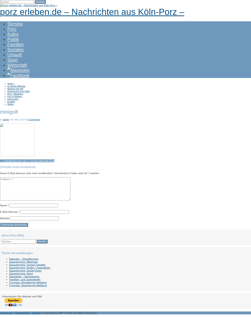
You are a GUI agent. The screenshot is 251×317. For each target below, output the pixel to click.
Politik (13, 39)
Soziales (15, 49)
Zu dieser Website (16, 86)
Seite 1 (10, 83)
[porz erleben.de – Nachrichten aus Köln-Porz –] (29, 5)
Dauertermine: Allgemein (23, 261)
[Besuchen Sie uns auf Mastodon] (18, 70)
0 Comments (33, 119)
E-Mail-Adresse (9, 211)
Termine (15, 23)
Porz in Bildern (14, 96)
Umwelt (14, 54)
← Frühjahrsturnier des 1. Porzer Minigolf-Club (27, 160)
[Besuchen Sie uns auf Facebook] (18, 75)
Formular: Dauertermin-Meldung (28, 285)
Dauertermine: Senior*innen (25, 270)
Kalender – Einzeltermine (23, 258)
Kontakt (11, 101)
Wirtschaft (17, 65)
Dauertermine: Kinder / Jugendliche (29, 267)
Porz (11, 28)
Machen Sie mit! (15, 89)
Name (4, 205)
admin (6, 119)
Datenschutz (22, 312)
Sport (12, 59)
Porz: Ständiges (15, 94)
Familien (15, 44)
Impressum (12, 99)
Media (10, 104)
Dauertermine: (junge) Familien (27, 264)
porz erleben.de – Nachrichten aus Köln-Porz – (92, 12)
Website (4, 218)
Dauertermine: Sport (21, 273)
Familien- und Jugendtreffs (24, 279)
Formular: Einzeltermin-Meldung (28, 282)
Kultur (13, 34)
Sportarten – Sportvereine (24, 276)
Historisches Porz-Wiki (18, 91)
